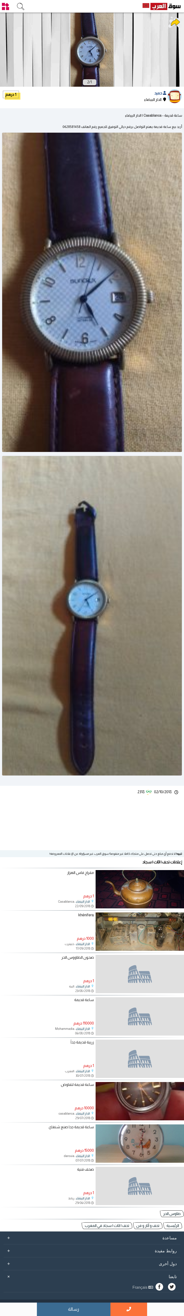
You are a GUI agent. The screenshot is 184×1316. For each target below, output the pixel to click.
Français (140, 1287)
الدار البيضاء (83, 901)
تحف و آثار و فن (147, 1226)
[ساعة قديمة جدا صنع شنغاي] (140, 1161)
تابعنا (91, 1276)
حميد (158, 93)
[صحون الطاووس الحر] (140, 974)
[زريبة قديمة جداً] (140, 1059)
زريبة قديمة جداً (82, 1042)
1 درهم (11, 94)
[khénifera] (140, 949)
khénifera (86, 915)
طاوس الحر (172, 1214)
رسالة (73, 1309)
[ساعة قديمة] (140, 1016)
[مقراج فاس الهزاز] (140, 907)
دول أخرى (92, 1263)
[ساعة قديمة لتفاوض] (140, 1119)
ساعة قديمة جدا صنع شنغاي (71, 1127)
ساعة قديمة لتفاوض (77, 1084)
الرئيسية (173, 1226)
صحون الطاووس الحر (77, 957)
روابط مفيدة (92, 1250)
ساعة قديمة (84, 1000)
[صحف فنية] (140, 1186)
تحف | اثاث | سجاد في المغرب (107, 1226)
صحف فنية (85, 1169)
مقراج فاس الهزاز (80, 873)
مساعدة (92, 1237)
